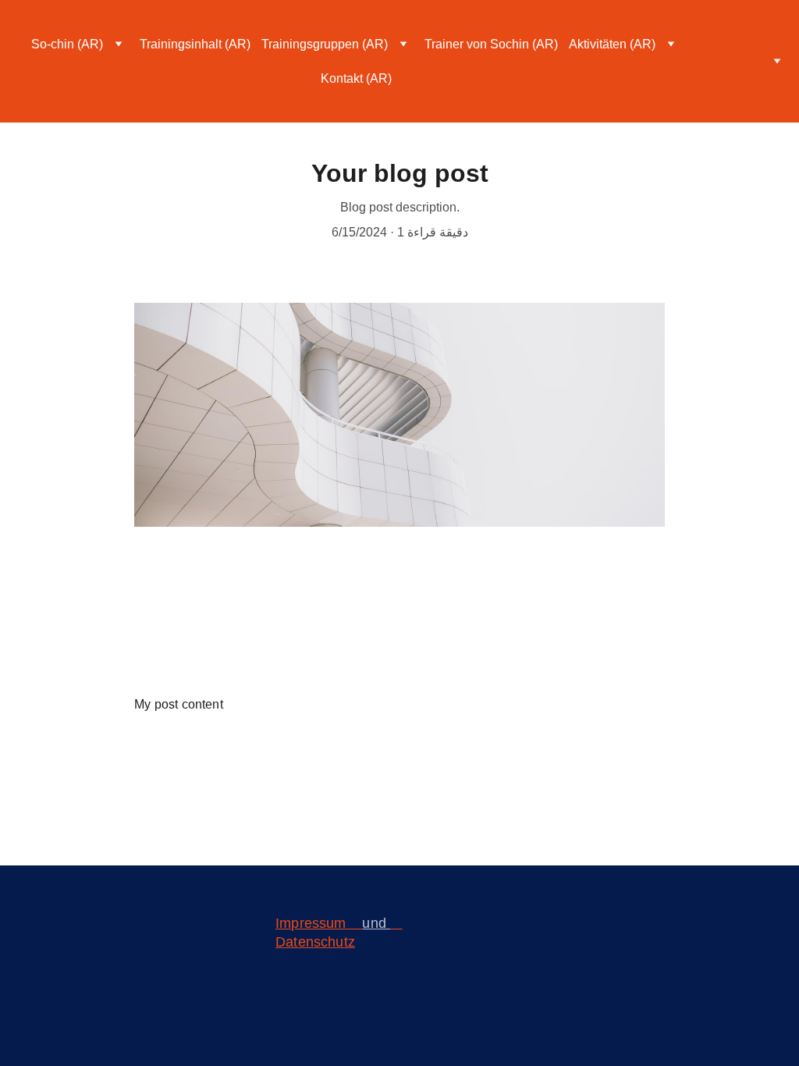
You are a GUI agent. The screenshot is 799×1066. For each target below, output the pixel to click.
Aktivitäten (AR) (612, 44)
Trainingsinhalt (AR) (195, 44)
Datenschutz (315, 942)
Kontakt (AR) (356, 78)
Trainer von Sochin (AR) (491, 44)
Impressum (310, 923)
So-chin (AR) (67, 44)
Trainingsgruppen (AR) (324, 44)
